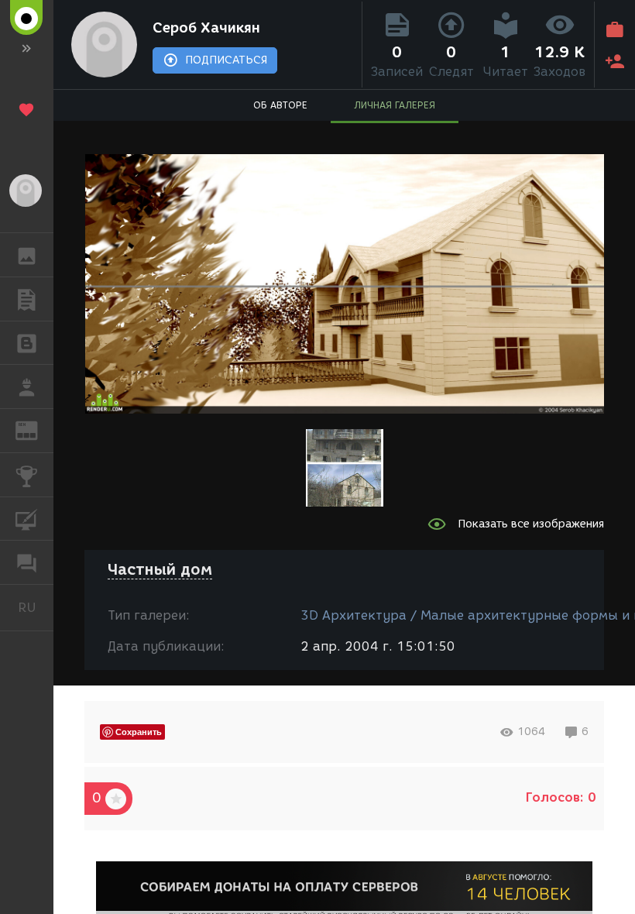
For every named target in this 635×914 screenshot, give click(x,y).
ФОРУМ (26, 562)
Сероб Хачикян (206, 27)
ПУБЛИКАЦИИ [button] (26, 299)
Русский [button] (35, 607)
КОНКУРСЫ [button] (26, 475)
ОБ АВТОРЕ (280, 105)
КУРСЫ (26, 519)
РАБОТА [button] (26, 386)
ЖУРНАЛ (36, 429)
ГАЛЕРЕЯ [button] (26, 255)
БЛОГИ (26, 343)
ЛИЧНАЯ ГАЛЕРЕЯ (394, 105)
